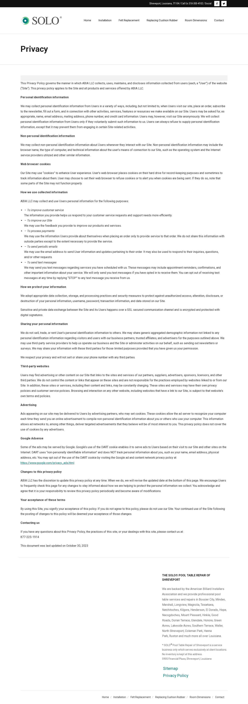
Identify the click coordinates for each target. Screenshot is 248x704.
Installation (119, 697)
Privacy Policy (175, 675)
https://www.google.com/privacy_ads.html (47, 463)
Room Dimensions (200, 697)
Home (105, 697)
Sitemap (170, 668)
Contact (219, 697)
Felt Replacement (141, 697)
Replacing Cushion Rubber (170, 697)
